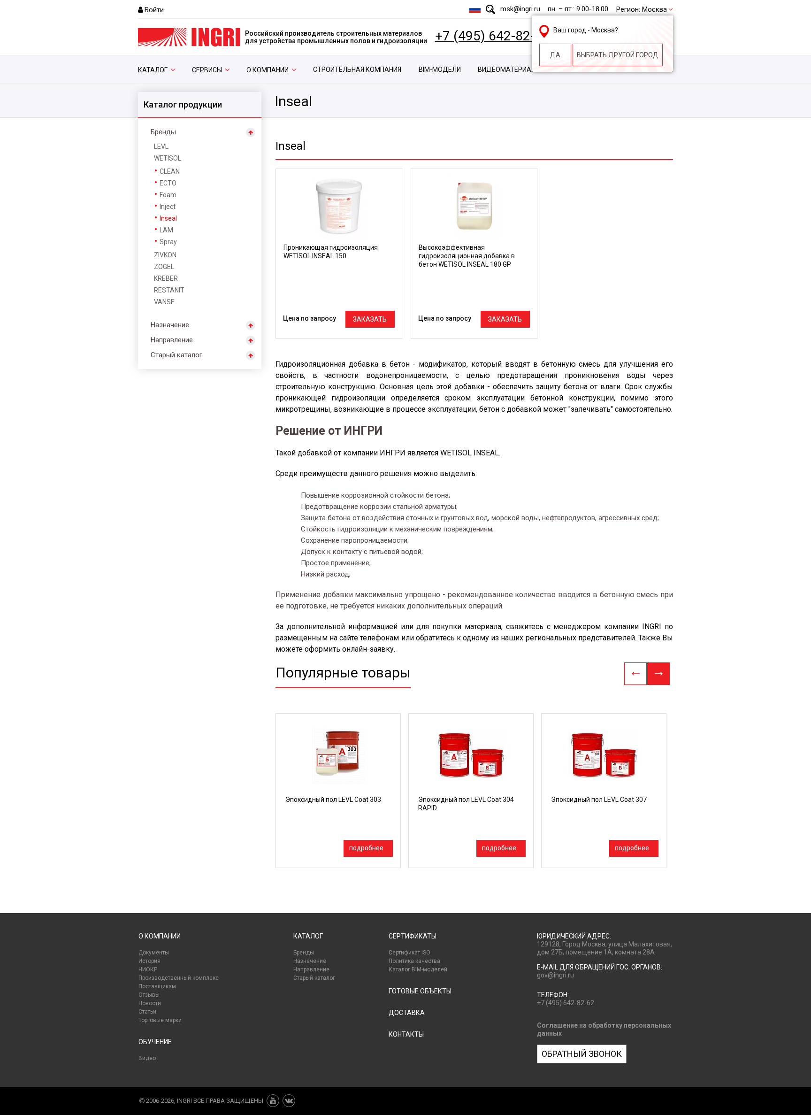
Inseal (168, 218)
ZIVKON (165, 255)
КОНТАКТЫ (406, 1034)
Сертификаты (412, 936)
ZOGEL (164, 266)
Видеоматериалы (509, 69)
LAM (166, 230)
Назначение (170, 325)
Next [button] (658, 673)
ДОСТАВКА (407, 1012)
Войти (154, 10)
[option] (338, 790)
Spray (168, 242)
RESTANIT (169, 290)
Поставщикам (157, 986)
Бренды (163, 132)
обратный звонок (582, 1054)
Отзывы (149, 995)
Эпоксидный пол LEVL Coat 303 (333, 799)
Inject (168, 206)
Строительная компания (357, 69)
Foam (168, 195)
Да (555, 55)
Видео (147, 1058)
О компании (267, 70)
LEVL (161, 146)
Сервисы (207, 70)
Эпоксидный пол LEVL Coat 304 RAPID (466, 804)
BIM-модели (440, 69)
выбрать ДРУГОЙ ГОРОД (617, 55)
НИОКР (147, 969)
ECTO (168, 183)
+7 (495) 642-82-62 (492, 36)
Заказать (370, 319)
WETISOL (167, 158)
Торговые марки (160, 1020)
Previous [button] (635, 673)
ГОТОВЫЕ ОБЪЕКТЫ (420, 991)
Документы (153, 952)
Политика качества (414, 961)
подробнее (366, 848)
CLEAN (170, 171)
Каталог (153, 70)
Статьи (147, 1011)
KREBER (166, 278)
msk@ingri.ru (520, 9)
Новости (149, 1003)
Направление (172, 340)
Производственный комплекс (178, 978)
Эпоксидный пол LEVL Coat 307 (599, 799)
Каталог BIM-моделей (418, 969)
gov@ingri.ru (555, 975)
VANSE (164, 302)
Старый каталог (176, 355)
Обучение (155, 1042)
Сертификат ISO (409, 952)
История (149, 961)
